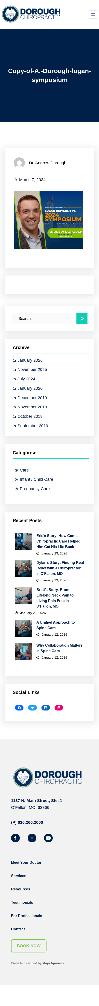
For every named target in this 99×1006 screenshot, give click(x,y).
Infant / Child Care (36, 479)
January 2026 (30, 360)
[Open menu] (93, 14)
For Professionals (26, 916)
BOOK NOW (29, 945)
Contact (18, 929)
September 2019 (32, 425)
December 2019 (32, 397)
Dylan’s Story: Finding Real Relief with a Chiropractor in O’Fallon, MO (60, 568)
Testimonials (22, 902)
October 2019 (30, 416)
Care (24, 470)
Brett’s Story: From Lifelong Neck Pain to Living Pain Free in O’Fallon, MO (55, 598)
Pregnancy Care (35, 488)
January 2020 (30, 388)
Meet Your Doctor (26, 862)
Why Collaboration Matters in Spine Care (59, 648)
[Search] (81, 318)
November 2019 (32, 407)
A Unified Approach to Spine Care (55, 625)
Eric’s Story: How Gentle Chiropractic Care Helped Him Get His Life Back (58, 541)
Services (18, 876)
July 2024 (26, 379)
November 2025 (32, 369)
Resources (20, 889)
